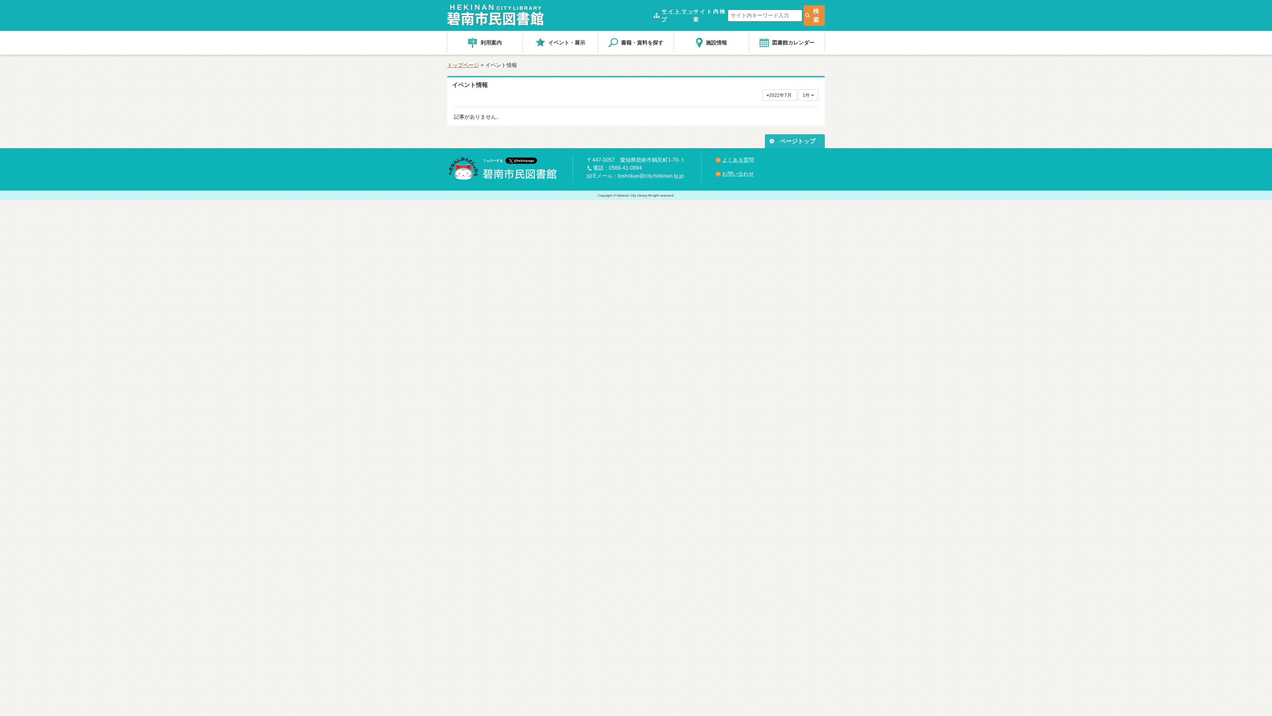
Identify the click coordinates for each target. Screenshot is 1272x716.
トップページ (463, 65)
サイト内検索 (709, 15)
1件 (807, 95)
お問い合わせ (738, 174)
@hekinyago (524, 160)
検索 (816, 15)
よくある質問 (738, 160)
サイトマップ (677, 15)
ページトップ (798, 141)
